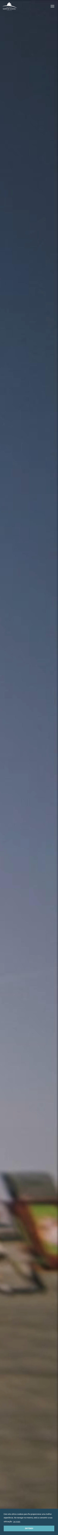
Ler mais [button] (16, 1522)
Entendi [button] (29, 1528)
